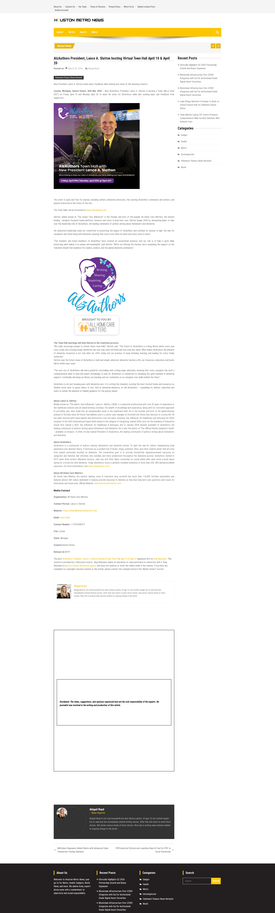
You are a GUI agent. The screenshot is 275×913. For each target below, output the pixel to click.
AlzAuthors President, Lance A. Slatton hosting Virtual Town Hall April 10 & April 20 (99, 558)
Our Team (82, 6)
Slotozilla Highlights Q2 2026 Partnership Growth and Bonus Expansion (112, 883)
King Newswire (160, 558)
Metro (72, 32)
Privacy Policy (114, 6)
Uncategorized (187, 154)
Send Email (65, 517)
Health (83, 32)
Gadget (60, 32)
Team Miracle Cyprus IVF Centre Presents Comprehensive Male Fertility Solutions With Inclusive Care (200, 118)
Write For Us (129, 6)
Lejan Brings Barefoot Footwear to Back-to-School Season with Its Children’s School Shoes (200, 105)
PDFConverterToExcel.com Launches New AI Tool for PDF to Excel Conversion (143, 850)
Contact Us (70, 6)
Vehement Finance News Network (68, 77)
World (95, 32)
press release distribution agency (82, 565)
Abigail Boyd (93, 68)
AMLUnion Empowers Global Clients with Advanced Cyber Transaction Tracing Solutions (83, 850)
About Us (58, 6)
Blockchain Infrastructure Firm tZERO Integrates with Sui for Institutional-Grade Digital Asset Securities (198, 78)
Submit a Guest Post (146, 6)
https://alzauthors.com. (96, 210)
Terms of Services (97, 6)
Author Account (61, 10)
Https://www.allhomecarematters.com (80, 510)
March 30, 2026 (75, 68)
